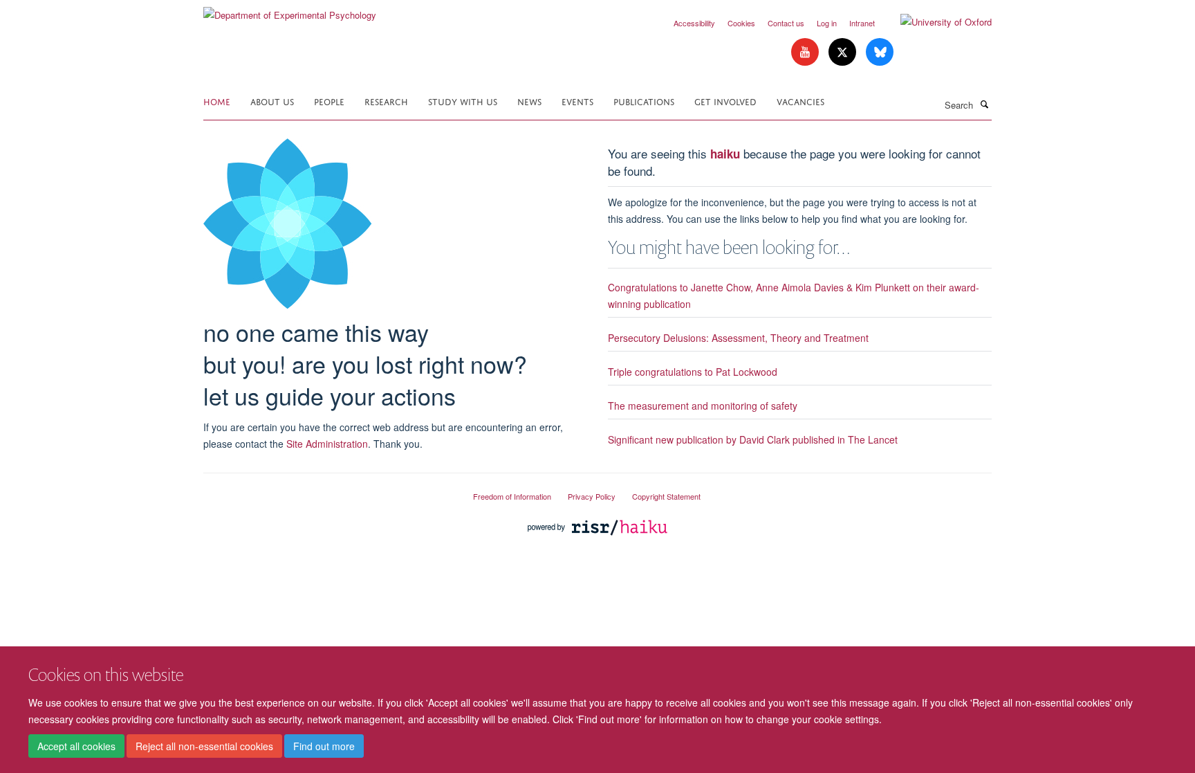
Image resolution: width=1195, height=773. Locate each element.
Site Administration (327, 444)
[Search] (984, 103)
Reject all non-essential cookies (204, 746)
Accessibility (694, 22)
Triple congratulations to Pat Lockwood (692, 372)
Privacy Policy (591, 496)
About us (272, 100)
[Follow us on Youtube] (806, 52)
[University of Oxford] (936, 22)
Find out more (324, 746)
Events (577, 100)
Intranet (862, 22)
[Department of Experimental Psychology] (289, 10)
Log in (827, 22)
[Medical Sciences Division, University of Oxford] (327, 490)
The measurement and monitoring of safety (702, 405)
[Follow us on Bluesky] (879, 52)
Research (386, 100)
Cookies (741, 22)
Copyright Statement (666, 496)
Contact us (786, 22)
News (529, 100)
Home (216, 100)
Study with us (462, 100)
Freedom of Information (512, 496)
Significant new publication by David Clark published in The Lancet (753, 439)
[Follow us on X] (843, 52)
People (329, 100)
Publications (643, 100)
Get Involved (725, 100)
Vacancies (800, 100)
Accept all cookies (76, 746)
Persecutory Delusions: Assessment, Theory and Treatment (738, 338)
